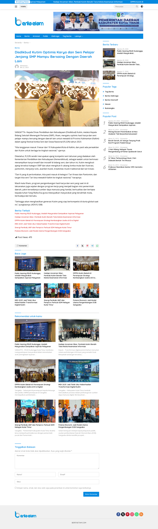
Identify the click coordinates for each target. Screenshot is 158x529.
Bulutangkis (110, 108)
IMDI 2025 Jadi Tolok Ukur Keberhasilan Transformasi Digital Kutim (42, 224)
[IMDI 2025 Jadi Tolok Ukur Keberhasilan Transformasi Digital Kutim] (28, 290)
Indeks (23, 6)
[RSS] (141, 514)
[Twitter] (123, 514)
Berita (27, 36)
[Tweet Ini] (82, 246)
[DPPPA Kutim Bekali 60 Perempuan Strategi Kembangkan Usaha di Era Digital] (86, 263)
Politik (45, 36)
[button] (137, 6)
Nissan (107, 104)
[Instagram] (132, 514)
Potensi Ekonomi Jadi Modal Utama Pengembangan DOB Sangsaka (43, 231)
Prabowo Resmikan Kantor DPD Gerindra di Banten (125, 168)
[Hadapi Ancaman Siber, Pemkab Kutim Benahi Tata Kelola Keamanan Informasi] (57, 263)
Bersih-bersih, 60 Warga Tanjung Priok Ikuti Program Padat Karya (124, 142)
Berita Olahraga (111, 96)
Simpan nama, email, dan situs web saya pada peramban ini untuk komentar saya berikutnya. (54, 488)
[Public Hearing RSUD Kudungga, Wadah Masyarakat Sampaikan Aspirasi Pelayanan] (28, 263)
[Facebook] (118, 514)
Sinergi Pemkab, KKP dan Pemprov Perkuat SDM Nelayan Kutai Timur (43, 227)
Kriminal (36, 36)
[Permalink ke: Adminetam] (17, 66)
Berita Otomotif (111, 100)
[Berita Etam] (30, 21)
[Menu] (16, 6)
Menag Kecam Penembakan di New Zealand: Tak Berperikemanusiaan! (123, 133)
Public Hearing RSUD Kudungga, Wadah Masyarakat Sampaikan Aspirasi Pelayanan (49, 213)
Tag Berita (67, 36)
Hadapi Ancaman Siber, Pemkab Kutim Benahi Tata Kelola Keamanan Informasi (69, 2)
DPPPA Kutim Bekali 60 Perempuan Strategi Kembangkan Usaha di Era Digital (47, 220)
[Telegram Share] (92, 246)
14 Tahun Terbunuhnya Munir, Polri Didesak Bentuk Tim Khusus (122, 159)
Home (18, 36)
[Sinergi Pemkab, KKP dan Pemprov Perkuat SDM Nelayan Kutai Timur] (57, 290)
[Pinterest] (127, 514)
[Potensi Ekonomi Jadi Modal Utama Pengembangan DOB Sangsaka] (86, 290)
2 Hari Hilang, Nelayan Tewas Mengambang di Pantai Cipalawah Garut (125, 150)
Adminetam (24, 66)
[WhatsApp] (137, 514)
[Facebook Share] (77, 246)
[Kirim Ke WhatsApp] (97, 246)
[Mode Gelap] (142, 6)
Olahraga (55, 36)
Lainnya (78, 36)
